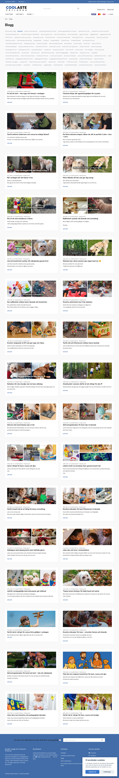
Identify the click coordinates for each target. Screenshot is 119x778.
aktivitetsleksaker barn (12, 34)
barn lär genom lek (46, 34)
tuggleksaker (48, 65)
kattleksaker (68, 43)
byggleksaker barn (105, 34)
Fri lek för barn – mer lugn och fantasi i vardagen (25, 93)
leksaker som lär (85, 53)
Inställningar (107, 772)
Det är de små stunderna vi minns (20, 218)
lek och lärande (99, 50)
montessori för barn (42, 56)
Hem (6, 19)
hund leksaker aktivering (24, 40)
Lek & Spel (19, 14)
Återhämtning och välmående (30, 34)
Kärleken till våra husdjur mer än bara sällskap (25, 384)
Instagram (93, 755)
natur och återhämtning (85, 56)
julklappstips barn (29, 43)
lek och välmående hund (12, 53)
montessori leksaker (70, 56)
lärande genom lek (11, 50)
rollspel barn (23, 62)
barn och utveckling (60, 34)
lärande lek (47, 50)
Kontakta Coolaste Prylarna (68, 755)
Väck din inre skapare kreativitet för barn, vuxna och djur (84, 674)
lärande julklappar (36, 50)
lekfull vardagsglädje (62, 53)
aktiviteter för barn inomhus (100, 31)
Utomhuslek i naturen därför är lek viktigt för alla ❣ (82, 384)
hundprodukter (55, 40)
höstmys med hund (102, 37)
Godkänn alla (92, 772)
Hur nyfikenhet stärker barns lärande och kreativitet (27, 302)
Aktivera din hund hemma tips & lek (20, 425)
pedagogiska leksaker (41, 59)
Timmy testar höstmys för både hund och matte (81, 591)
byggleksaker (94, 34)
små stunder (61, 62)
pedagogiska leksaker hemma (58, 59)
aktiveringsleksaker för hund (47, 31)
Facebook (93, 753)
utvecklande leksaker (71, 65)
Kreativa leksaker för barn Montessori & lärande (81, 509)
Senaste (20, 31)
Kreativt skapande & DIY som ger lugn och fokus (25, 343)
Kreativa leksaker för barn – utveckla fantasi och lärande (85, 632)
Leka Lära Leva (35, 53)
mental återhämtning (12, 56)
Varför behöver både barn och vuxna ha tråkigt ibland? (28, 134)
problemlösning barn (86, 59)
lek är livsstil (69, 50)
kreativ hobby (78, 43)
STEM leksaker (83, 62)
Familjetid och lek (38, 37)
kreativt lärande (84, 46)
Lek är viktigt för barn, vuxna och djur (21, 466)
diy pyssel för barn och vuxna (22, 37)
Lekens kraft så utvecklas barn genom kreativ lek (82, 466)
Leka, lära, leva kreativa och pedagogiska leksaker (26, 715)
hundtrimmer (65, 40)
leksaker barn (74, 53)
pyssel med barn (99, 59)
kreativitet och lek (54, 46)
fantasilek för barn (77, 37)
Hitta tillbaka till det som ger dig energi (78, 177)
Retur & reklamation (66, 761)
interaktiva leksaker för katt (13, 43)
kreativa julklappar (11, 46)
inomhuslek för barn (88, 40)
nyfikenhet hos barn (100, 56)
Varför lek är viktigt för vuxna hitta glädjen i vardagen (28, 632)
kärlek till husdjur (42, 43)
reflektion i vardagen (11, 62)
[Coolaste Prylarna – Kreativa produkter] (16, 8)
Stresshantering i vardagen (13, 65)
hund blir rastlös (10, 40)
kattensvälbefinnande (55, 43)
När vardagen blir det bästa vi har (20, 177)
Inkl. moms (21, 1)
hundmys (46, 40)
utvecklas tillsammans (86, 65)
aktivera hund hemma (30, 31)
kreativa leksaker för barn (26, 46)
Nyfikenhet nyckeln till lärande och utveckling (80, 218)
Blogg (62, 758)
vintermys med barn (100, 65)
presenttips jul (73, 59)
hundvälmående (76, 40)
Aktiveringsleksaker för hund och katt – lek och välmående (29, 673)
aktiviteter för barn (84, 31)
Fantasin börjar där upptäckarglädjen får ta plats (81, 93)
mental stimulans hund (27, 56)
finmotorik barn (90, 37)
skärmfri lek (52, 62)
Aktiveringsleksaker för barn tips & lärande (79, 425)
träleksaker (26, 65)
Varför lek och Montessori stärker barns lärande (81, 343)
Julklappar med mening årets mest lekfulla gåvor (26, 550)
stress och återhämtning (97, 62)
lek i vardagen (89, 50)
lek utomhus (25, 53)
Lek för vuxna (79, 50)
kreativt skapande (96, 46)
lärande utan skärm (58, 50)
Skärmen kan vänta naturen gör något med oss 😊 (82, 261)
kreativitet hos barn (42, 46)
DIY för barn (9, 37)
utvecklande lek (58, 65)
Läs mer (9, 102)
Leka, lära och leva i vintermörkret (76, 550)
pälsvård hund (9, 59)
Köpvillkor (63, 753)
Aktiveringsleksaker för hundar (67, 31)
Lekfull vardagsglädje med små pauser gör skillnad (26, 591)
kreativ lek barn (96, 43)
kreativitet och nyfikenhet (70, 46)
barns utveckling (72, 34)
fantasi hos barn (50, 37)
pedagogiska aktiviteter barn (24, 59)
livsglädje (94, 53)
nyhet (109, 56)
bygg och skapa (83, 34)
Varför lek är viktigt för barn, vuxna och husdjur (81, 715)
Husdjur (29, 14)
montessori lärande (56, 56)
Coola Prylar (9, 14)
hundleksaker (38, 40)
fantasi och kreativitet (63, 37)
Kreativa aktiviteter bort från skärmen (77, 302)
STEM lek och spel (72, 62)
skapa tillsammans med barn (38, 62)
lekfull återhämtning (47, 53)
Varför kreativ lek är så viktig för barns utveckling (26, 509)
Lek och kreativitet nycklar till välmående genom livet (27, 261)
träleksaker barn (37, 65)
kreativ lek (87, 43)
